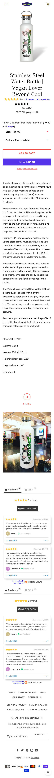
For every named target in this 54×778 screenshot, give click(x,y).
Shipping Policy (16, 705)
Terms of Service (38, 709)
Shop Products (27, 692)
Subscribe (39, 734)
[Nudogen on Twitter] (22, 750)
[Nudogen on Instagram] (31, 750)
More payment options (27, 168)
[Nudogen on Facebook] (17, 750)
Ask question (43, 99)
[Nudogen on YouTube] (36, 750)
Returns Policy (38, 705)
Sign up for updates (27, 718)
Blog (43, 692)
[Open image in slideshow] (27, 36)
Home (11, 692)
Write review (28, 508)
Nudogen (35, 757)
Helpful (10, 540)
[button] (22, 104)
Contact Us (35, 697)
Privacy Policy (15, 709)
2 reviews (30, 99)
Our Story (18, 697)
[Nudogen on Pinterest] (27, 750)
